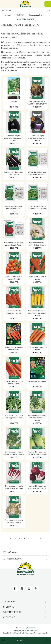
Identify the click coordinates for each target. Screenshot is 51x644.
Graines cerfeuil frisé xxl (37, 381)
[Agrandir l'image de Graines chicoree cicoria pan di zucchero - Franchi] (37, 438)
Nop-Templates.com (30, 630)
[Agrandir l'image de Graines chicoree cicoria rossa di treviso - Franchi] (14, 472)
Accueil (8, 15)
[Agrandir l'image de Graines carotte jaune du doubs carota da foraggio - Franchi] (37, 297)
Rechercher (48, 10)
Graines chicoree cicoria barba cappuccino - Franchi (14, 417)
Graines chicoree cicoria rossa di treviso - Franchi (14, 487)
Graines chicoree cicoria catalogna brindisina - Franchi (37, 418)
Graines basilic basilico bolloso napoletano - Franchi (13, 208)
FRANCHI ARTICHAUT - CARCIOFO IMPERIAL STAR (37, 103)
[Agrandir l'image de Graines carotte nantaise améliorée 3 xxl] (14, 334)
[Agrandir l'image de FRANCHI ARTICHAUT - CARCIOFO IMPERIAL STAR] (37, 88)
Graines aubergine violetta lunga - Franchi (13, 173)
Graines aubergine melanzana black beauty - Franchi (13, 138)
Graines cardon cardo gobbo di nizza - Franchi (37, 244)
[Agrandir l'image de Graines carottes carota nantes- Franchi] (14, 368)
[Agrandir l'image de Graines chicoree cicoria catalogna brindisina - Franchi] (37, 402)
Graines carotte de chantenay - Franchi (14, 312)
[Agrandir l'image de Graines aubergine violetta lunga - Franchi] (14, 159)
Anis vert (14, 102)
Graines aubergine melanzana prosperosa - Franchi (37, 138)
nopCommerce (30, 628)
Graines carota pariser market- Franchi (13, 278)
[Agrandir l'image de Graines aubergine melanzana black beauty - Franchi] (14, 122)
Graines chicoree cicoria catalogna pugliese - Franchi (14, 453)
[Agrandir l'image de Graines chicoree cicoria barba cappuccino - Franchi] (14, 402)
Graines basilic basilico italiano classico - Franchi (37, 207)
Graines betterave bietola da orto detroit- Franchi (13, 244)
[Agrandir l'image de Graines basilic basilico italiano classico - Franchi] (37, 193)
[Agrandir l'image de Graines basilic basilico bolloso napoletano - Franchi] (14, 193)
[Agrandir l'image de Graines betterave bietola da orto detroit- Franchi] (14, 229)
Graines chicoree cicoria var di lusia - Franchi (14, 521)
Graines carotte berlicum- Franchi (37, 278)
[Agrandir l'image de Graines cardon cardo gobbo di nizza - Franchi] (37, 229)
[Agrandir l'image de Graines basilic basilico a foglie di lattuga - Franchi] (37, 159)
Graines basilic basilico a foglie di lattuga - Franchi (37, 173)
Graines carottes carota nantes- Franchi (14, 382)
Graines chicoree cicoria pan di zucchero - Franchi (37, 453)
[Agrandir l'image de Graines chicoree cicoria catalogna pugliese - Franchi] (14, 438)
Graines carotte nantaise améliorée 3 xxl (14, 348)
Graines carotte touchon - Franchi (37, 348)
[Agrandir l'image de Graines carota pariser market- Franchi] (14, 263)
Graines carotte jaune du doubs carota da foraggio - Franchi (37, 313)
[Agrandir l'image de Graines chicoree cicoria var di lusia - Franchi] (14, 507)
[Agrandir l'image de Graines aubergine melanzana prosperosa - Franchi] (37, 122)
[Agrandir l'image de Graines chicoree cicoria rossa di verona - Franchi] (37, 472)
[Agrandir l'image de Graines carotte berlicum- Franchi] (37, 263)
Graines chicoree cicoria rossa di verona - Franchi (37, 487)
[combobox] (23, 10)
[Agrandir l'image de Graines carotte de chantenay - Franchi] (14, 297)
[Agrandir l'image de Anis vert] (14, 88)
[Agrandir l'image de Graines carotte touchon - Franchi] (37, 334)
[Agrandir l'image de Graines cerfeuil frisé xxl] (37, 368)
